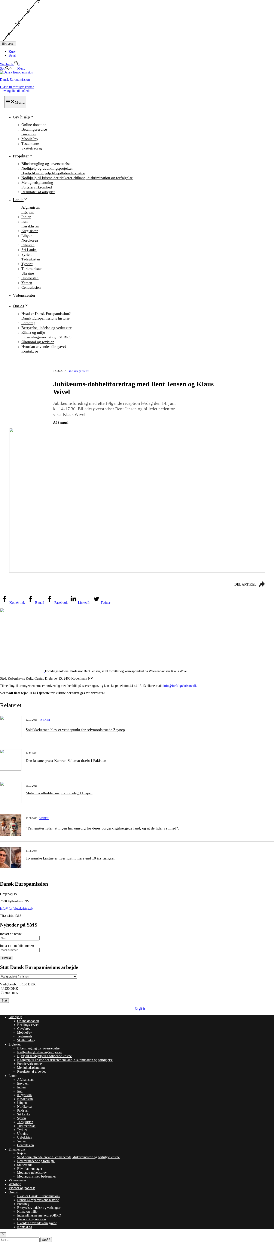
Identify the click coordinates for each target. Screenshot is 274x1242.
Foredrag (28, 323)
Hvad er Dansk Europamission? (46, 313)
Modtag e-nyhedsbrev (32, 1172)
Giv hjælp (21, 117)
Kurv (12, 51)
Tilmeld (6, 958)
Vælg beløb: (8, 984)
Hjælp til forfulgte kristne (17, 89)
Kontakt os (29, 351)
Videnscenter (24, 295)
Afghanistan (30, 207)
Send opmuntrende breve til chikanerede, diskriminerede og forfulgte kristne (68, 1157)
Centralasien (31, 287)
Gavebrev (28, 134)
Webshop (15, 1184)
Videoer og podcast (22, 1188)
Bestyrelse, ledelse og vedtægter (46, 328)
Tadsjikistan (30, 259)
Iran (24, 221)
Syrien (26, 254)
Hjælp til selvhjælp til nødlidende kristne (53, 173)
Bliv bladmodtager (29, 1168)
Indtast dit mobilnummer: (17, 946)
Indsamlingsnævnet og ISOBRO (46, 337)
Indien (26, 217)
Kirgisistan (29, 231)
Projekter (21, 156)
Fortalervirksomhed (36, 187)
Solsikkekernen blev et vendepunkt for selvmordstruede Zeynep (75, 730)
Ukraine (27, 273)
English (140, 1008)
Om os (18, 305)
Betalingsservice (34, 129)
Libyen (26, 235)
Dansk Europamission (15, 79)
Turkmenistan (32, 268)
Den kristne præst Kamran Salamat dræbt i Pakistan (66, 760)
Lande (18, 199)
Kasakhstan (30, 226)
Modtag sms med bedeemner (36, 1176)
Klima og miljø (33, 332)
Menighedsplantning (37, 182)
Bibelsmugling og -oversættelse (45, 163)
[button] (6, 68)
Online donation (33, 125)
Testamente (30, 143)
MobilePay (29, 139)
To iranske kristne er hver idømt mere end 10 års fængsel (70, 858)
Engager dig (17, 1149)
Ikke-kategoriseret (78, 370)
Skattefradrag (31, 148)
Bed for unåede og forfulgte (36, 1161)
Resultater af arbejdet (38, 192)
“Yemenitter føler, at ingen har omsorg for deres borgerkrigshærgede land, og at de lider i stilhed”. (102, 828)
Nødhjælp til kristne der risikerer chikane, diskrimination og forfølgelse (77, 178)
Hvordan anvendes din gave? (43, 346)
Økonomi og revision (37, 342)
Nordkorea (29, 240)
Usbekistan (30, 278)
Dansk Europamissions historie (45, 318)
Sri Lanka (29, 250)
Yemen (26, 283)
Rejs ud (22, 1153)
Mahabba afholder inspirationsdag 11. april (59, 793)
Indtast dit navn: (11, 934)
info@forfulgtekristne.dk (180, 686)
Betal (12, 55)
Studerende (24, 1165)
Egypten (27, 212)
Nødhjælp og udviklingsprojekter (47, 168)
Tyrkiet (27, 264)
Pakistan (27, 245)
